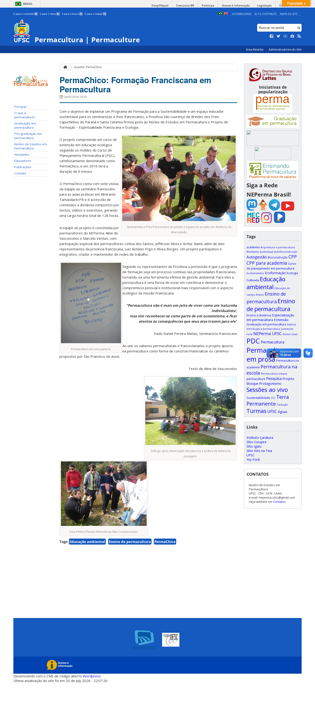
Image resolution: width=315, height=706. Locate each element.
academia (253, 247)
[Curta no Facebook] (271, 36)
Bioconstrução (278, 257)
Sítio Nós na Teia (259, 450)
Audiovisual (266, 251)
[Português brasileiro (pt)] (221, 13)
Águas (282, 411)
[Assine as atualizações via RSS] (299, 36)
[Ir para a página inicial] (64, 67)
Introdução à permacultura (263, 328)
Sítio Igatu (254, 446)
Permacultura (272, 342)
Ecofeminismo (255, 273)
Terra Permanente (268, 400)
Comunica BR (185, 5)
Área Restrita (255, 50)
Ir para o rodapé (95, 13)
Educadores (22, 161)
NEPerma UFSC (267, 333)
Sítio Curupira (256, 442)
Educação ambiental (87, 541)
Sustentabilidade (258, 398)
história (291, 324)
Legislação (264, 5)
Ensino (260, 294)
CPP (292, 257)
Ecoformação (275, 272)
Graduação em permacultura (25, 125)
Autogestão (257, 257)
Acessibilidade (241, 13)
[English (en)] (226, 13)
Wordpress (92, 676)
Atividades (21, 154)
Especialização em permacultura (270, 317)
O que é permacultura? (24, 115)
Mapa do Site (288, 13)
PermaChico (165, 541)
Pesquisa (274, 378)
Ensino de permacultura (130, 541)
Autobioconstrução (285, 251)
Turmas (256, 411)
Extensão (281, 319)
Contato (20, 173)
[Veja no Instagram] (292, 36)
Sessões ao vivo (267, 390)
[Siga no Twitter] (278, 36)
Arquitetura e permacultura (278, 247)
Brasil (28, 4)
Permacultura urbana (274, 373)
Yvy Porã (253, 459)
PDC (253, 340)
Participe (208, 5)
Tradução (282, 404)
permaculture (256, 379)
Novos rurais (290, 334)
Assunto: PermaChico (88, 67)
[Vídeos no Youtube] (285, 36)
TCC (273, 398)
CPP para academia (267, 263)
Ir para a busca (72, 13)
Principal (20, 107)
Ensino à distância (259, 315)
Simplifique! (160, 5)
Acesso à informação (236, 5)
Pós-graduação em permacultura (28, 136)
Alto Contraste (266, 13)
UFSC (272, 411)
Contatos (279, 502)
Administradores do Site (285, 50)
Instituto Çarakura (260, 437)
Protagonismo (270, 383)
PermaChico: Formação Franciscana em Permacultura (135, 84)
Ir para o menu (49, 13)
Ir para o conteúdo (25, 13)
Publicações (22, 167)
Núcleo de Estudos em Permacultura (30, 146)
